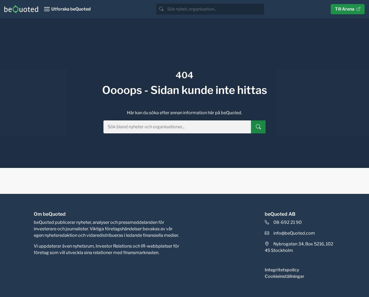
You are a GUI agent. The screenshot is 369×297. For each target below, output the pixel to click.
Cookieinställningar (284, 276)
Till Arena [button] (344, 9)
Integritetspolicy (282, 269)
